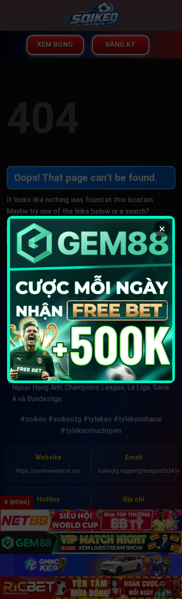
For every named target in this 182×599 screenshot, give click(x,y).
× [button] (162, 228)
